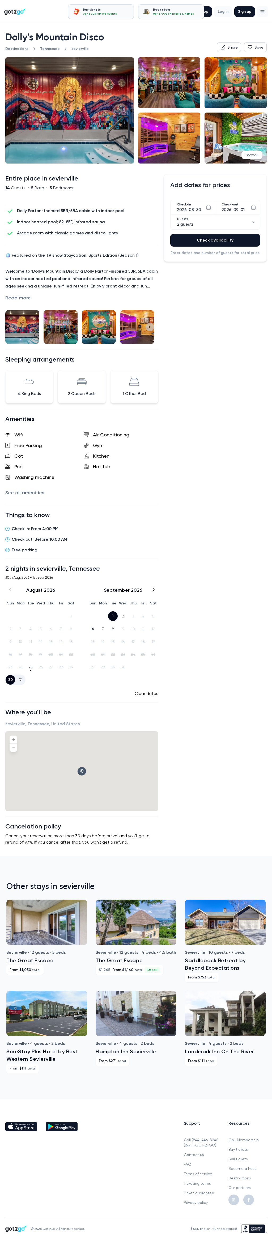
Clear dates (146, 693)
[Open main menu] (262, 11)
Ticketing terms (197, 1183)
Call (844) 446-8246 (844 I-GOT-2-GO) (201, 1142)
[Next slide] (150, 327)
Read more (18, 298)
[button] (262, 11)
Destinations (239, 1178)
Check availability (215, 240)
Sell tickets (238, 1159)
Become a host (242, 1168)
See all (24, 493)
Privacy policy (196, 1202)
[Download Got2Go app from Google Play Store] (62, 1126)
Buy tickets (238, 1149)
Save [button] (259, 47)
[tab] (101, 11)
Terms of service (198, 1174)
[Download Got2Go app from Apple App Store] (21, 1126)
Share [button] (233, 47)
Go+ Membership (243, 1140)
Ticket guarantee (199, 1193)
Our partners (239, 1187)
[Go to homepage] (15, 11)
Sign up (244, 11)
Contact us (194, 1155)
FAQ (187, 1164)
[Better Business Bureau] (254, 1229)
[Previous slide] (14, 327)
